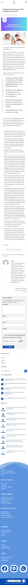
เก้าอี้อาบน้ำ (3, 487)
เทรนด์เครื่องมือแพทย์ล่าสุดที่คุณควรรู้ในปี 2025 (15, 398)
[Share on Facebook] (10, 250)
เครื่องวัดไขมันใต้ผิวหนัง (6, 515)
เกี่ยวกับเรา (3, 535)
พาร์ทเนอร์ (3, 534)
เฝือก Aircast (4, 483)
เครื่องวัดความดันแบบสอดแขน (7, 498)
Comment (5, 304)
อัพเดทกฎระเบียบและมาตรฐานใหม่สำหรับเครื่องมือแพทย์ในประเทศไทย (15, 379)
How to (3, 360)
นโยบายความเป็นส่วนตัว (6, 532)
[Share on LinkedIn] (20, 250)
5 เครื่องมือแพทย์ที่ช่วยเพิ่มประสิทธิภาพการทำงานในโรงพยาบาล (15, 388)
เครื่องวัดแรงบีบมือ (5, 514)
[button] (2, 2)
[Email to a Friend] (15, 250)
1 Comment (9, 395)
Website (5, 328)
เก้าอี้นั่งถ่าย (9, 487)
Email (4, 322)
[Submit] (25, 371)
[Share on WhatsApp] (8, 250)
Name (4, 316)
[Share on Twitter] (13, 250)
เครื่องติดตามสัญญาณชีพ (6, 499)
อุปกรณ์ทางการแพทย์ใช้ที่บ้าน (7, 471)
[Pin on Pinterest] (18, 250)
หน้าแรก (3, 469)
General (3, 358)
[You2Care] (14, 2)
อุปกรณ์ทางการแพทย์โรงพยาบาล (8, 473)
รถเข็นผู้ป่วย (3, 485)
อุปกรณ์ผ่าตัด (4, 503)
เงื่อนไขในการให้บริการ (6, 530)
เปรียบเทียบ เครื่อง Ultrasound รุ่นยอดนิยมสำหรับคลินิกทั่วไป (14, 393)
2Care (16, 15)
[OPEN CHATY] (23, 581)
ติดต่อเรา (3, 474)
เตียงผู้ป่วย (3, 489)
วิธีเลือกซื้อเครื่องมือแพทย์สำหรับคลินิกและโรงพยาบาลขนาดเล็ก (21, 290)
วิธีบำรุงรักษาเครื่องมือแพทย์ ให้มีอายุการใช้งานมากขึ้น (16, 384)
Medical (14, 254)
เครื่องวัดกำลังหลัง (5, 512)
